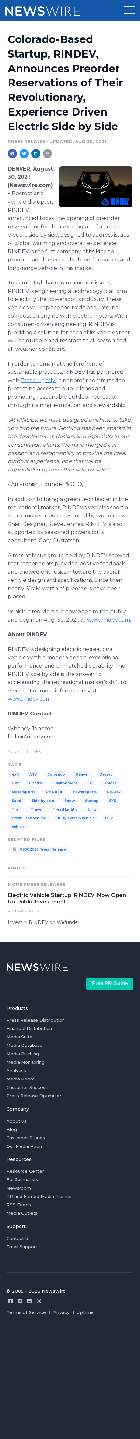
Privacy (61, 1312)
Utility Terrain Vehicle (75, 818)
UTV (109, 818)
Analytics (16, 1070)
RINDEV (114, 792)
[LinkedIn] (29, 1301)
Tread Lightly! (38, 380)
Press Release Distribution (36, 1020)
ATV (33, 774)
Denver (82, 774)
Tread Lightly (65, 809)
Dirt (15, 783)
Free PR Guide (110, 983)
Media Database (25, 1045)
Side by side (43, 801)
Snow (69, 801)
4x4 (15, 774)
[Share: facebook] (12, 154)
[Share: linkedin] (36, 154)
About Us (17, 1121)
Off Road (54, 792)
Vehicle (18, 827)
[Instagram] (39, 1301)
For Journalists (22, 1179)
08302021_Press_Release (42, 849)
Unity (92, 809)
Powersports (85, 792)
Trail (16, 809)
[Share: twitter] (24, 154)
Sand (16, 801)
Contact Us (19, 1238)
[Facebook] (10, 1301)
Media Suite (20, 1036)
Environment (65, 783)
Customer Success (27, 1087)
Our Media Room (25, 1146)
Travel (36, 809)
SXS (112, 801)
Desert (105, 774)
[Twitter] (20, 1301)
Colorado (56, 774)
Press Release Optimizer (34, 1095)
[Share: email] (47, 154)
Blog (12, 1129)
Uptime (85, 1312)
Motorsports (23, 792)
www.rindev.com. (109, 620)
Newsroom (19, 1187)
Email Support (22, 1246)
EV (89, 783)
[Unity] (95, 187)
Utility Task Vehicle (29, 818)
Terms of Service (26, 1312)
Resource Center (25, 1171)
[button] (129, 10)
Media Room (21, 1078)
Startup (92, 801)
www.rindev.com (29, 699)
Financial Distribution (29, 1028)
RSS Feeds (19, 1204)
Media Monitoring (26, 1062)
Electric (36, 783)
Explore (109, 783)
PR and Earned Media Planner (39, 1196)
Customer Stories (26, 1137)
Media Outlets (22, 1213)
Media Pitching (23, 1053)
